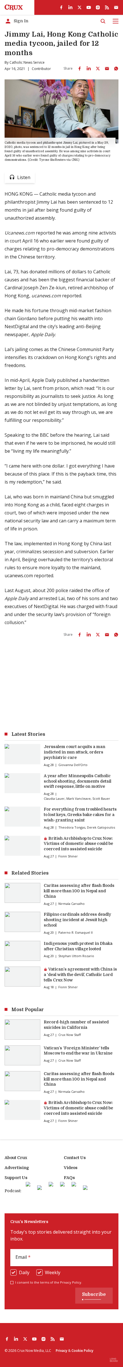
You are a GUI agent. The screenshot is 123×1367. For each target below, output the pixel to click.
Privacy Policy (70, 1282)
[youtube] (88, 7)
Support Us (16, 1177)
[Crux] (14, 7)
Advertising (17, 1167)
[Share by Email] (107, 68)
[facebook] (61, 7)
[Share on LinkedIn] (88, 68)
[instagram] (97, 7)
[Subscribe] (116, 7)
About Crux (16, 1157)
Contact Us (75, 1157)
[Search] (103, 21)
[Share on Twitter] (97, 68)
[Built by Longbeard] (113, 1359)
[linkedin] (70, 7)
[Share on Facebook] (79, 68)
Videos (71, 1167)
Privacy (61, 1350)
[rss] (107, 7)
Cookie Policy (82, 1350)
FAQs (69, 1177)
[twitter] (79, 7)
